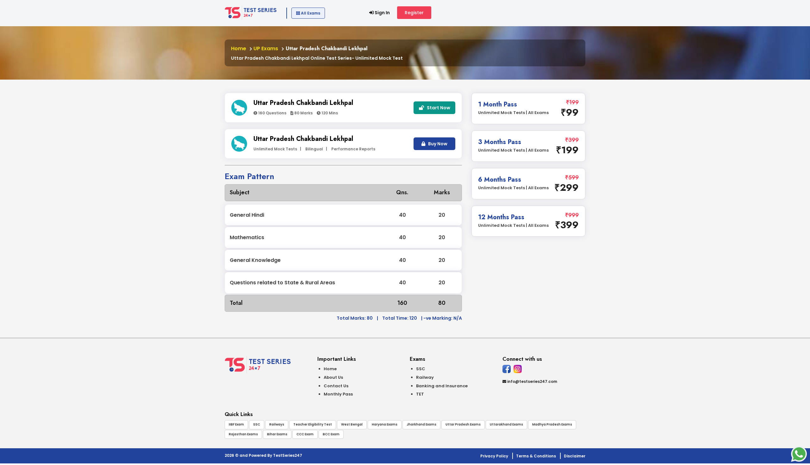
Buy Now (437, 144)
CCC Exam (305, 434)
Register (414, 12)
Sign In (382, 12)
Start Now (438, 108)
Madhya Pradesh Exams (552, 424)
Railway (425, 377)
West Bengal (352, 424)
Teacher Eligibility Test (312, 424)
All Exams (310, 13)
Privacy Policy (494, 456)
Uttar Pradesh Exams (463, 424)
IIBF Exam (236, 424)
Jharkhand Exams (421, 424)
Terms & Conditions (536, 456)
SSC (420, 369)
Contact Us (336, 386)
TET (420, 394)
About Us (333, 377)
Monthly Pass (338, 394)
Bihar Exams (277, 434)
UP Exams (265, 48)
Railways (276, 424)
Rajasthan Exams (243, 434)
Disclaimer (574, 456)
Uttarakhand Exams (506, 424)
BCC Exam (331, 434)
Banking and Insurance (442, 386)
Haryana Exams (384, 424)
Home (238, 48)
